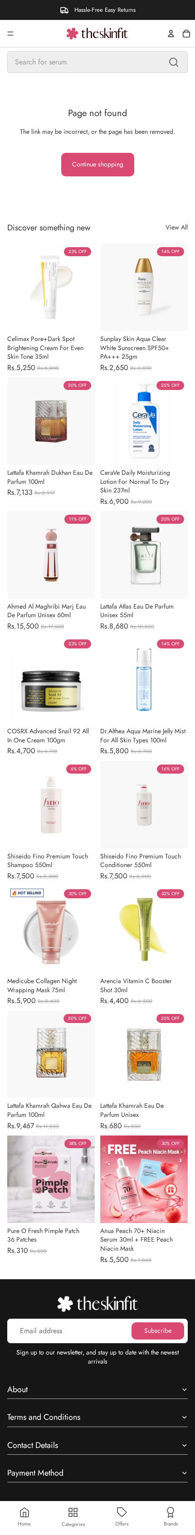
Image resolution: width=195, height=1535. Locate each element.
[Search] (173, 62)
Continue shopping (97, 164)
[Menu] (10, 33)
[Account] (171, 33)
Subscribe (157, 1330)
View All (177, 227)
